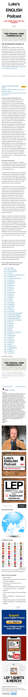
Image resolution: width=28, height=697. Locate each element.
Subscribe (22, 506)
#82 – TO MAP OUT (8, 321)
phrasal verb (18, 375)
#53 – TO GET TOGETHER (10, 271)
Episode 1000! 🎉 (7, 577)
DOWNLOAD (5, 86)
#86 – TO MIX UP (8, 328)
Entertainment (19, 372)
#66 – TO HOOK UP (8, 294)
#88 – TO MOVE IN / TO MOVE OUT (12, 332)
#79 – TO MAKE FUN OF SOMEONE (12, 316)
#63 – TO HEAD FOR (9, 288)
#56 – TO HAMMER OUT (10, 276)
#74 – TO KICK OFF (9, 307)
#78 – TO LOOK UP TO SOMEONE (12, 314)
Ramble (13, 374)
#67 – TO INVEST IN (9, 295)
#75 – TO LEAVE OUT (9, 309)
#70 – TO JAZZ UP (8, 300)
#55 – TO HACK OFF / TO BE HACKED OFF (14, 274)
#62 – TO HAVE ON (8, 287)
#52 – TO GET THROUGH (10, 269)
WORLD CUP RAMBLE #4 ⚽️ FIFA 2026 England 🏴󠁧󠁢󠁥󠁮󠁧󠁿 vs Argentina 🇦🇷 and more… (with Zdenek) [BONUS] (14, 588)
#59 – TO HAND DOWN (9, 281)
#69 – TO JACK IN (8, 299)
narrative (13, 375)
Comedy (14, 372)
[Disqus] (14, 406)
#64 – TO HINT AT (8, 290)
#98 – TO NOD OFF (8, 349)
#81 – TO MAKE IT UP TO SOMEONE (13, 320)
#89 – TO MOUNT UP (9, 333)
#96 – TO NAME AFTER (9, 346)
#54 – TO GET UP (8, 273)
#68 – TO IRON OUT (9, 297)
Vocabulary (20, 374)
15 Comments (5, 45)
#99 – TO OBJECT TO (9, 351)
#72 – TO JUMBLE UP (9, 304)
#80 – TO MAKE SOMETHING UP (12, 318)
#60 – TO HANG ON (9, 283)
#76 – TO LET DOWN (9, 311)
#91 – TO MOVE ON (9, 337)
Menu (14, 26)
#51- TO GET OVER (9, 268)
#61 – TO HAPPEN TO (9, 285)
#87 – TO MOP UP (8, 330)
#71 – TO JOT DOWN (9, 302)
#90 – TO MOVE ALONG (10, 335)
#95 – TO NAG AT (8, 344)
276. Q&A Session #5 (20, 386)
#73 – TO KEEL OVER (9, 306)
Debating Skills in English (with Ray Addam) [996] (14, 599)
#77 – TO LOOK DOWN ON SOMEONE (13, 313)
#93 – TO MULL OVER (9, 340)
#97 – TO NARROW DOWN (10, 347)
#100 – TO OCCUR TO (9, 352)
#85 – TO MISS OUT (9, 326)
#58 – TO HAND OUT (9, 280)
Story (17, 374)
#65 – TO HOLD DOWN (9, 292)
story (22, 375)
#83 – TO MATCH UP (9, 323)
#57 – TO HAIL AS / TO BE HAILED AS (13, 278)
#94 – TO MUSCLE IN (9, 342)
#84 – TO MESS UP (8, 325)
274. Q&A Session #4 (7, 386)
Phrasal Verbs (9, 374)
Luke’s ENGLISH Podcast (14, 10)
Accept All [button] (14, 693)
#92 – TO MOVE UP (8, 339)
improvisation (8, 375)
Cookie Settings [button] (6, 693)
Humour (3, 374)
